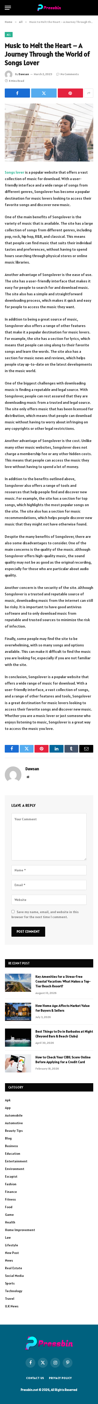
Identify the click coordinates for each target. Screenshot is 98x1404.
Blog (8, 1138)
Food (8, 1207)
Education (12, 1153)
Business (11, 1146)
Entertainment (16, 1161)
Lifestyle (11, 1245)
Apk (7, 1100)
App (8, 1108)
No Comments (69, 74)
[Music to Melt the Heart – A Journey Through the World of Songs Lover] (49, 132)
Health (10, 1222)
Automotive (14, 1123)
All (9, 34)
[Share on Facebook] (17, 93)
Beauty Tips (14, 1130)
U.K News (11, 1306)
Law (8, 1237)
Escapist (11, 1176)
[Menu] (8, 7)
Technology (13, 1291)
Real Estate (13, 1268)
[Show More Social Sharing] (88, 93)
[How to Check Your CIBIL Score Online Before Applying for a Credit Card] (18, 1063)
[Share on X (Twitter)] (43, 93)
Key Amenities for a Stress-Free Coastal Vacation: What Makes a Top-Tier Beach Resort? (63, 981)
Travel (9, 1298)
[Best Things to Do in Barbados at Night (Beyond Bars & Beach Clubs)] (18, 1038)
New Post (12, 1253)
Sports (10, 1283)
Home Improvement (20, 1230)
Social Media (14, 1276)
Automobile (14, 1115)
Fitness (10, 1199)
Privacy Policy (60, 1378)
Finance (11, 1192)
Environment (14, 1169)
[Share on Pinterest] (70, 93)
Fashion (10, 1184)
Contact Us (35, 1378)
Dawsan (24, 74)
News (9, 1260)
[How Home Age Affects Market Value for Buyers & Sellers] (18, 1012)
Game (9, 1214)
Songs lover (14, 172)
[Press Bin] (49, 8)
